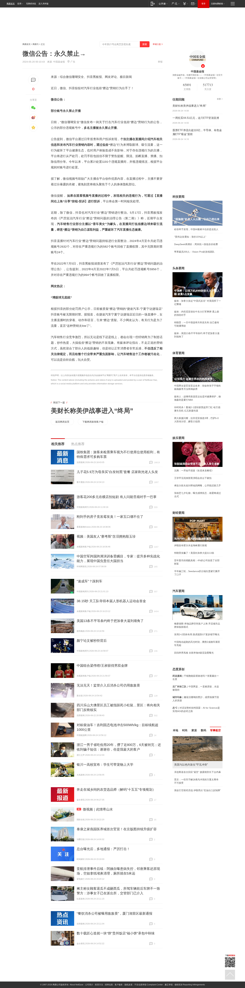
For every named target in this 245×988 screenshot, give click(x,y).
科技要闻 (178, 196)
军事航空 (215, 730)
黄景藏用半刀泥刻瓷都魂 (187, 790)
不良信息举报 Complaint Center (148, 985)
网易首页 (11, 3)
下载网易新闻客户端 (92, 421)
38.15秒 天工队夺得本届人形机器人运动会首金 (111, 601)
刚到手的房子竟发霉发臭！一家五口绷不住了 (110, 516)
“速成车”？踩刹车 (89, 581)
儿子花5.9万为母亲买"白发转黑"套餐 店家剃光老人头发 (117, 472)
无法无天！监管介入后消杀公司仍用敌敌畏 (108, 685)
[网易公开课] (163, 3)
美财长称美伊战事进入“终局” (92, 410)
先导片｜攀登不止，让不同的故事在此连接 (196, 775)
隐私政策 (128, 985)
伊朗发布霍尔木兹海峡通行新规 (190, 545)
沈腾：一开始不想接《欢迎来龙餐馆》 (194, 470)
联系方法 (99, 985)
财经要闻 (178, 512)
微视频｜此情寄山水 (98, 809)
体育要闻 (178, 353)
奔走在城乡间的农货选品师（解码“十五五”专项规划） (116, 789)
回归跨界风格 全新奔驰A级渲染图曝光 (194, 652)
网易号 (36, 44)
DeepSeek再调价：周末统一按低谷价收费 (196, 244)
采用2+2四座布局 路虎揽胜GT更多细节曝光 (197, 634)
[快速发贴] (33, 80)
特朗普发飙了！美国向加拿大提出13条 (194, 553)
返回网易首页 (62, 421)
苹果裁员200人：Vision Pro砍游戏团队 (194, 251)
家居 (194, 730)
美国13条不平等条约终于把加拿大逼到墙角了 (110, 621)
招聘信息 (109, 985)
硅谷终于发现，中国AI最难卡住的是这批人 (196, 229)
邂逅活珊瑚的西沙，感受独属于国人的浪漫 (196, 783)
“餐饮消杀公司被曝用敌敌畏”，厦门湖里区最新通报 (114, 913)
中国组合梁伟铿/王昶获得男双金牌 (102, 665)
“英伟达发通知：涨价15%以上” (190, 236)
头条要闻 (178, 268)
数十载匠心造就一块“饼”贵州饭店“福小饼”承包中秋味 (116, 933)
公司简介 (89, 985)
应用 (19, 3)
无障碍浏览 (31, 3)
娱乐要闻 (178, 438)
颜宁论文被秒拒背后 (92, 640)
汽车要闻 (178, 591)
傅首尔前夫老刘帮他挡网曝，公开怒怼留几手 (197, 485)
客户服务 (119, 985)
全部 (219, 99)
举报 (160, 62)
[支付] (185, 3)
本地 (175, 730)
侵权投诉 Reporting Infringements (189, 985)
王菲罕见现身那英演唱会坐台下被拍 (193, 478)
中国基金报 (59, 61)
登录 (204, 3)
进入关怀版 (43, 3)
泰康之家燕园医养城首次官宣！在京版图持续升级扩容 (117, 829)
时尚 (185, 730)
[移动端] (152, 3)
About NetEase (76, 985)
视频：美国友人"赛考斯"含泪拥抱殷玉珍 (106, 536)
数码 (203, 730)
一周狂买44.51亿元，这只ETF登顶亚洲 (195, 117)
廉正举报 (169, 985)
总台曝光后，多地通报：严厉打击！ (103, 849)
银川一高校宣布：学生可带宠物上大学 (105, 764)
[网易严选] (175, 3)
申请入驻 (157, 44)
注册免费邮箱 (217, 3)
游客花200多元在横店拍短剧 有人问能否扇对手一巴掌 (116, 497)
